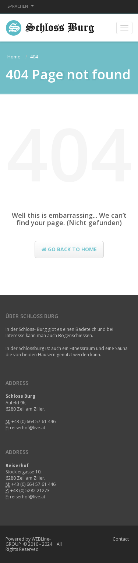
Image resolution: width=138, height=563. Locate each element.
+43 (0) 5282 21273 (30, 490)
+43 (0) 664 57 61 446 (33, 421)
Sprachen (18, 6)
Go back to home (71, 249)
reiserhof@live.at (27, 428)
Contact (121, 539)
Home (14, 56)
